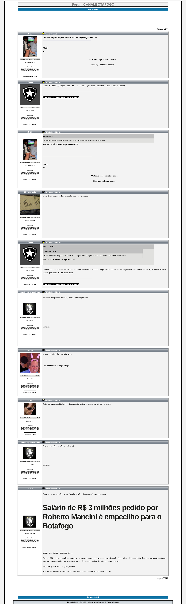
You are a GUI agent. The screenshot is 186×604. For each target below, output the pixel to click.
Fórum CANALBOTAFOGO (93, 4)
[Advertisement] (93, 19)
